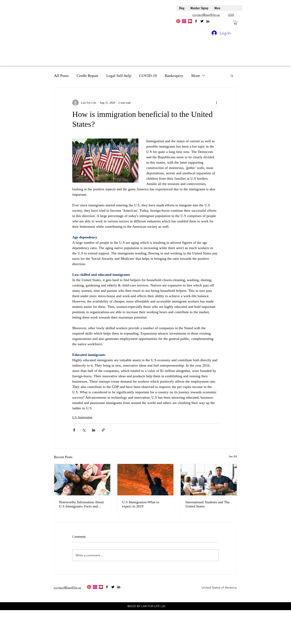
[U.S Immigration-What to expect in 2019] (145, 479)
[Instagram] (184, 21)
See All (233, 456)
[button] (235, 23)
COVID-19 (148, 75)
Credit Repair (87, 75)
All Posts (61, 75)
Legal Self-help (118, 75)
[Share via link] (103, 430)
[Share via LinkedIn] (93, 430)
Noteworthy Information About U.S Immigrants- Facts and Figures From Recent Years (81, 504)
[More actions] (216, 102)
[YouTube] (190, 21)
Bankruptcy (174, 75)
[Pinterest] (178, 21)
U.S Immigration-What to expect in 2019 (140, 504)
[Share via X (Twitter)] (84, 430)
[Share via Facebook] (74, 430)
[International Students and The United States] (209, 479)
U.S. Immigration (82, 417)
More (195, 75)
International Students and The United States (207, 504)
